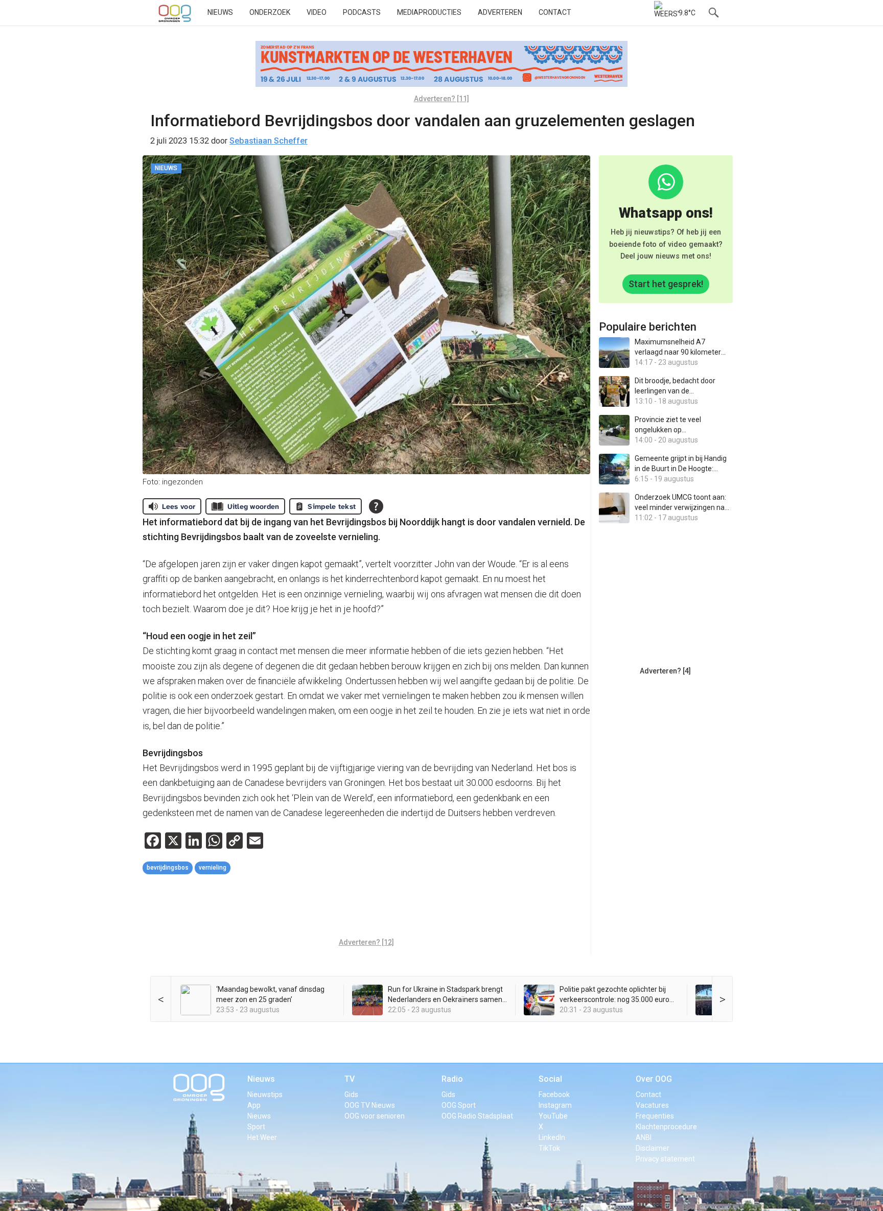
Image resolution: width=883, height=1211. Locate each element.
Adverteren (500, 12)
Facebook (554, 1094)
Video (317, 12)
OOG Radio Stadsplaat (477, 1116)
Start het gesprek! (666, 283)
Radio (452, 1079)
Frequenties (655, 1116)
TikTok (549, 1148)
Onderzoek (269, 12)
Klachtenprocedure (666, 1127)
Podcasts (362, 12)
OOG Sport (459, 1105)
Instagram (555, 1105)
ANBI (644, 1137)
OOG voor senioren (374, 1116)
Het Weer (262, 1137)
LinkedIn (552, 1137)
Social (550, 1079)
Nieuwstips (265, 1094)
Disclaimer (652, 1148)
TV (349, 1079)
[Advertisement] (366, 907)
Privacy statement (665, 1159)
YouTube (553, 1116)
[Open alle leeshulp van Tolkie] (376, 506)
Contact (555, 12)
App (254, 1105)
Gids (351, 1094)
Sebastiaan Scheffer (268, 141)
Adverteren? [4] (665, 671)
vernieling (212, 867)
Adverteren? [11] (441, 99)
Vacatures (652, 1105)
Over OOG (654, 1079)
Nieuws (220, 12)
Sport (256, 1127)
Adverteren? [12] (366, 942)
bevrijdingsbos (168, 867)
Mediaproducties (429, 12)
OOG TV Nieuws (369, 1105)
